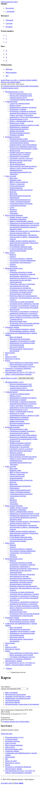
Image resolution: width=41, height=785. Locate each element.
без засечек (10, 8)
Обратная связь (6, 734)
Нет (7, 76)
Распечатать (7, 719)
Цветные (9, 69)
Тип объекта (5, 687)
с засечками (10, 11)
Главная (9, 668)
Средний (9, 23)
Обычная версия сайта (9, 2)
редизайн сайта (12, 783)
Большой (9, 27)
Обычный (9, 20)
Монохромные (11, 72)
